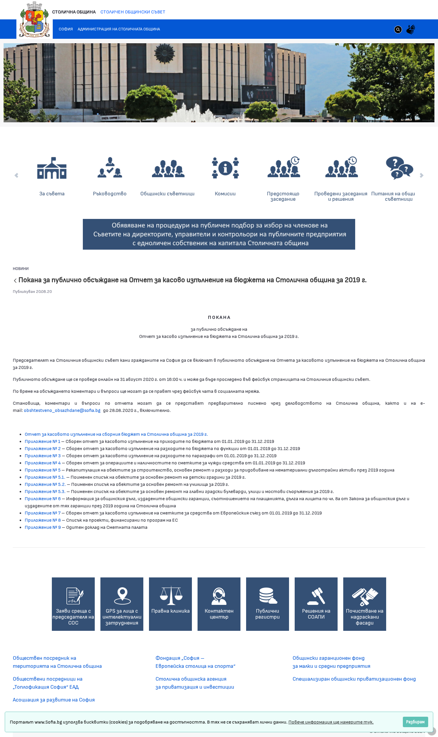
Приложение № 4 (43, 462)
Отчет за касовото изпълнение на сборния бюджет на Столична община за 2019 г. (116, 434)
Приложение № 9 (43, 527)
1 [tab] (374, 111)
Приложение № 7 (42, 512)
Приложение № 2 (43, 448)
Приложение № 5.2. (46, 484)
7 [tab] (410, 111)
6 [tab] (404, 111)
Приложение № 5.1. (45, 477)
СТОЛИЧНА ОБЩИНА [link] (74, 11)
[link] (398, 30)
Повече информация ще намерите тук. (331, 721)
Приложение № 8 (43, 520)
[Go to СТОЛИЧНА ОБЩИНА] (34, 19)
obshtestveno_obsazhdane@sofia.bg (62, 410)
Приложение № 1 (43, 441)
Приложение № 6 (43, 498)
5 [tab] (398, 111)
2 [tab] (380, 111)
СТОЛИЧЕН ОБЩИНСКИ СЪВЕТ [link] (132, 11)
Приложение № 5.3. (45, 491)
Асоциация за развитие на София (54, 699)
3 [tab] (386, 111)
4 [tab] (392, 111)
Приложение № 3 (43, 455)
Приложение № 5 (42, 469)
